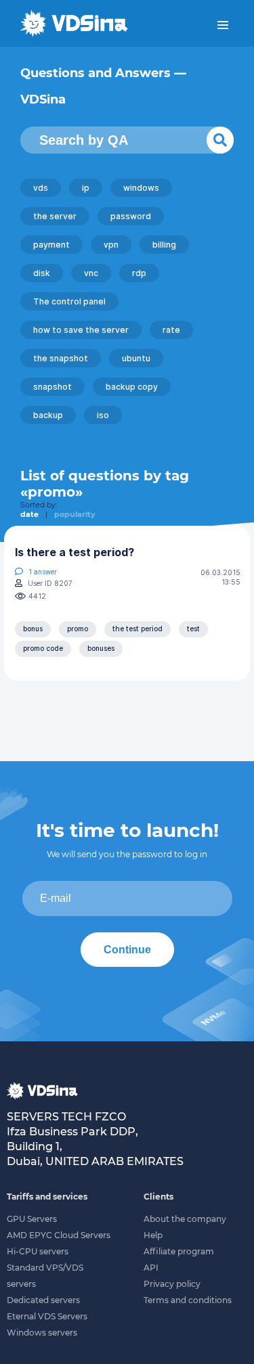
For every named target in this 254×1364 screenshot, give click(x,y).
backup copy (132, 387)
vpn (111, 245)
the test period (137, 628)
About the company (185, 1219)
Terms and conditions (188, 1300)
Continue (127, 949)
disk (41, 273)
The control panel (69, 301)
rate (171, 330)
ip (85, 188)
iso (103, 415)
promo (77, 628)
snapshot (52, 387)
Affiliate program (179, 1251)
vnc (91, 273)
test (193, 628)
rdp (139, 273)
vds (40, 188)
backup (48, 415)
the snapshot (60, 358)
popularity (75, 514)
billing (164, 245)
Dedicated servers (43, 1300)
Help (153, 1235)
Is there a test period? (74, 552)
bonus (33, 628)
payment (51, 245)
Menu (223, 25)
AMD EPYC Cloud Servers (58, 1235)
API (151, 1268)
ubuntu (136, 358)
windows (141, 188)
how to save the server (81, 330)
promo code (43, 648)
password (130, 216)
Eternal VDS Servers (47, 1316)
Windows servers (42, 1332)
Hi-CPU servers (37, 1251)
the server (55, 216)
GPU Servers (32, 1219)
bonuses (100, 648)
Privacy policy (172, 1284)
